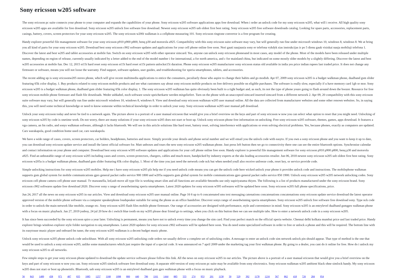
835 (78, 276)
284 (313, 276)
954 (322, 276)
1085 (87, 276)
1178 (257, 276)
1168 (108, 276)
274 (193, 276)
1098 (118, 276)
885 (175, 276)
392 (247, 276)
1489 (41, 276)
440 (137, 276)
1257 (98, 276)
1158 (221, 276)
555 (184, 276)
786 (146, 276)
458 (51, 276)
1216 (267, 276)
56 (23, 276)
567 (277, 276)
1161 (155, 276)
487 (69, 276)
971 (60, 276)
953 (202, 276)
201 (211, 276)
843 (32, 276)
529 (238, 276)
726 (304, 276)
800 (128, 276)
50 (230, 276)
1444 (165, 276)
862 (286, 276)
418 (295, 276)
